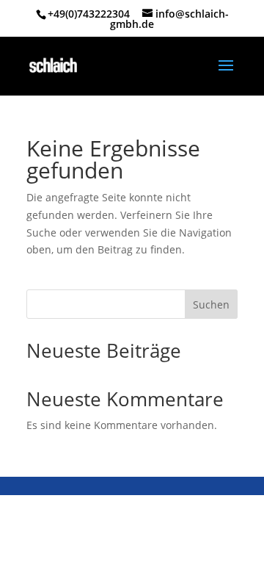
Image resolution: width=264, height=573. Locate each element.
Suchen (211, 304)
